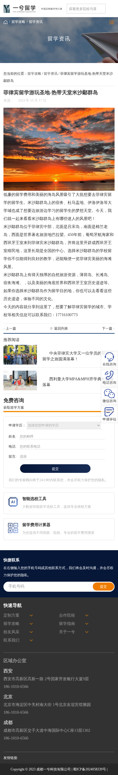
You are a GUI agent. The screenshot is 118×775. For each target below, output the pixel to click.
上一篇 (9, 328)
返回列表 (61, 328)
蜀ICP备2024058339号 (89, 769)
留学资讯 (36, 22)
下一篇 (108, 328)
